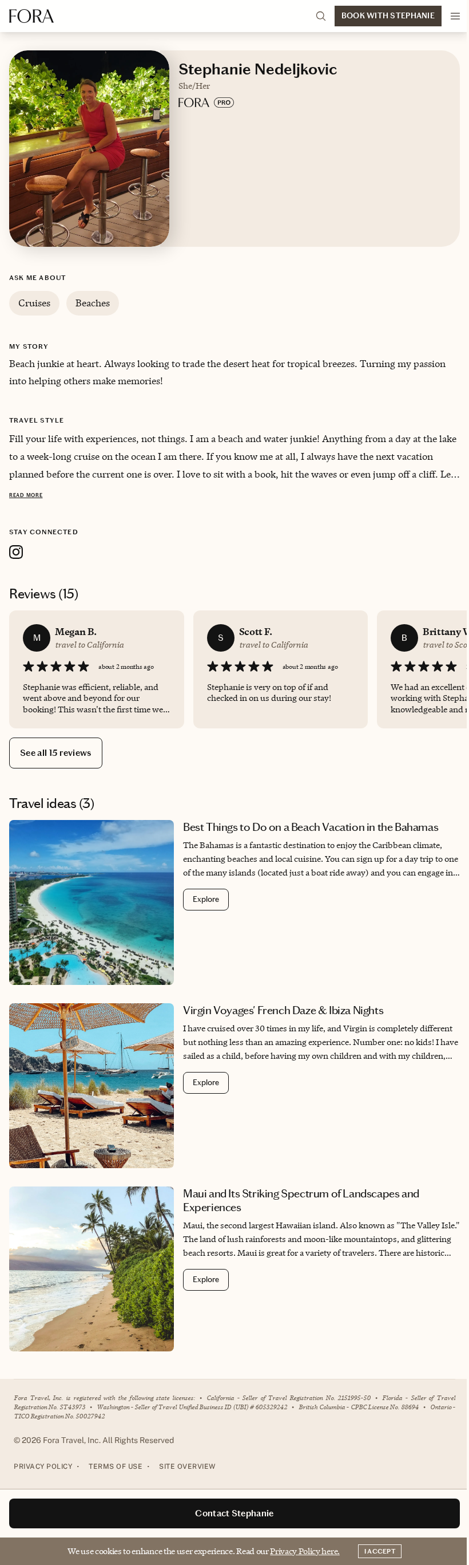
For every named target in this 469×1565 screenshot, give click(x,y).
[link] (234, 902)
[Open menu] (455, 16)
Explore (206, 899)
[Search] (321, 16)
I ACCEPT (379, 1551)
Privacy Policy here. (305, 1551)
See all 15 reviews (56, 752)
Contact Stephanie (234, 1513)
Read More (25, 495)
